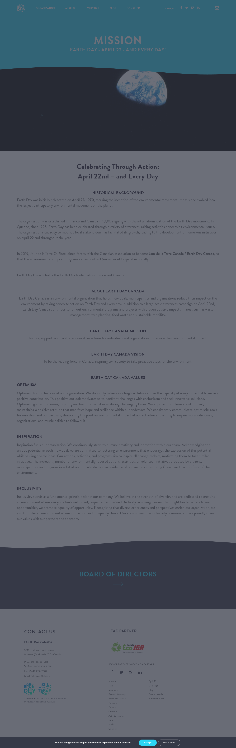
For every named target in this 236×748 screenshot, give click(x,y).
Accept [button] (148, 742)
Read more (169, 742)
